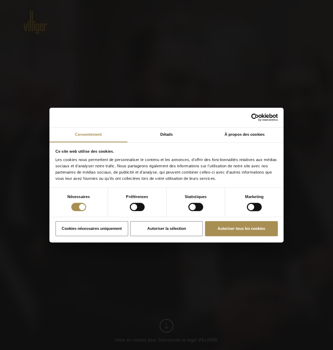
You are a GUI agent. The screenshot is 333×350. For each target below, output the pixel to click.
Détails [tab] (166, 134)
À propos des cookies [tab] (245, 134)
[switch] (137, 207)
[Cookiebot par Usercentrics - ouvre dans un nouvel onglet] (255, 117)
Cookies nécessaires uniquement (92, 228)
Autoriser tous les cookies (241, 228)
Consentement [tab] (88, 134)
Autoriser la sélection (166, 228)
